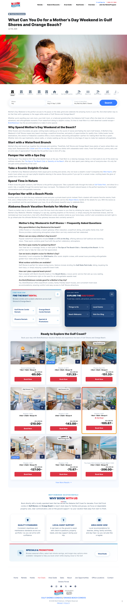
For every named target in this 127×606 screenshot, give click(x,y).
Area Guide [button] (68, 5)
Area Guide (53, 578)
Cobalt (32, 148)
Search (108, 102)
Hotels (32, 578)
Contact (110, 578)
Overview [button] (91, 5)
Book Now (28, 379)
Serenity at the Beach (56, 161)
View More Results (63, 482)
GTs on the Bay (44, 148)
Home (16, 578)
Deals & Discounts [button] (53, 5)
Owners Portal (63, 582)
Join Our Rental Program (107, 5)
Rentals (24, 578)
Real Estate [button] (80, 5)
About (69, 578)
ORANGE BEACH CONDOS (75, 598)
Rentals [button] (40, 5)
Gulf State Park (100, 185)
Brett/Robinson (13, 123)
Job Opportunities (82, 578)
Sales (62, 578)
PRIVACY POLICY (63, 603)
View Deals (102, 554)
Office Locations (98, 578)
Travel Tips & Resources (18, 14)
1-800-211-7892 (111, 2)
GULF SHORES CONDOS (51, 598)
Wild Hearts (107, 172)
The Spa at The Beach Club (35, 161)
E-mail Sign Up (100, 2)
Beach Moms (74, 200)
